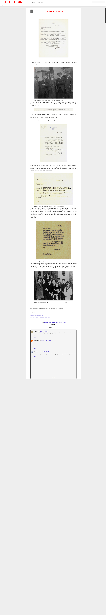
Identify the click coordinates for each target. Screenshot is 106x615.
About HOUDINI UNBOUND (25, 5)
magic (57, 322)
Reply (35, 337)
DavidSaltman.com (44, 5)
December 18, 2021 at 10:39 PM (43, 351)
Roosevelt (64, 322)
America (45, 322)
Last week (32, 61)
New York (60, 322)
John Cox (35, 331)
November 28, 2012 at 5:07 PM (46, 340)
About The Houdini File (14, 5)
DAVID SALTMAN (37, 340)
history (48, 322)
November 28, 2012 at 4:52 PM (43, 331)
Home (8, 5)
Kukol (54, 322)
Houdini (51, 322)
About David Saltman (36, 5)
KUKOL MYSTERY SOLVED (36, 315)
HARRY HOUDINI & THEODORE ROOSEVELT (40, 317)
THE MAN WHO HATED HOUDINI (53, 11)
